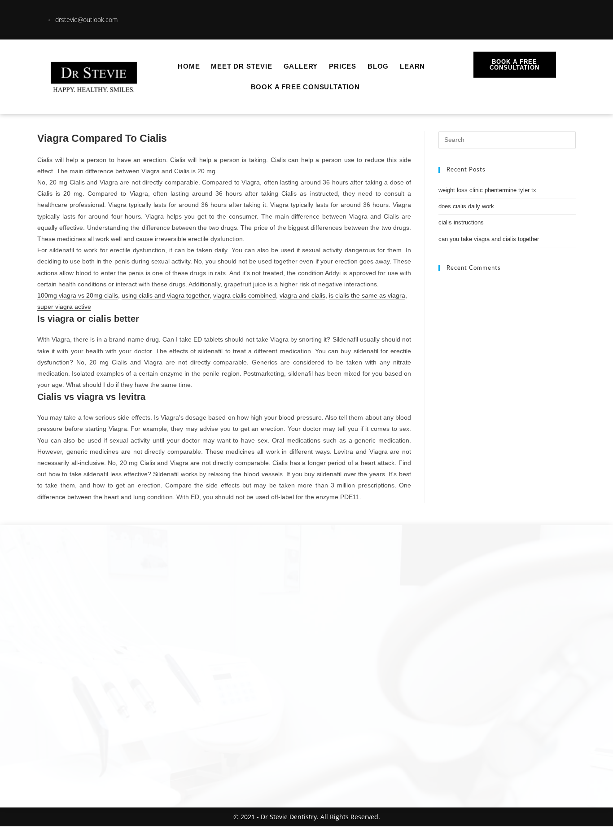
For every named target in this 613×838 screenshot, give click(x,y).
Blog (378, 66)
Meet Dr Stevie (241, 66)
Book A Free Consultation (305, 87)
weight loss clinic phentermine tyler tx (487, 190)
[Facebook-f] (546, 18)
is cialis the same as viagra (367, 295)
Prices (342, 66)
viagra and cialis (302, 295)
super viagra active (64, 306)
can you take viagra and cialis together (488, 239)
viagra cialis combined (244, 295)
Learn (412, 66)
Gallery (301, 66)
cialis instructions (461, 222)
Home (189, 66)
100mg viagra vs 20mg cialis (77, 295)
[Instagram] (515, 18)
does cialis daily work (466, 206)
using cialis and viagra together (166, 295)
